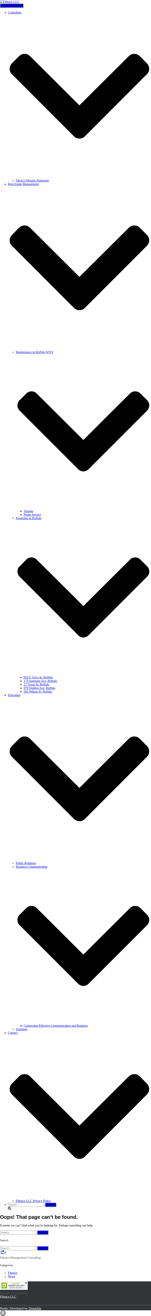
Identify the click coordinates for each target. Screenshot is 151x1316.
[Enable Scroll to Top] (3, 1313)
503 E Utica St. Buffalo (38, 677)
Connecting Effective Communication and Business (56, 1025)
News (11, 1276)
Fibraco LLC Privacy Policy (33, 1200)
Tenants (28, 511)
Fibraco (12, 1272)
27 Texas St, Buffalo (36, 684)
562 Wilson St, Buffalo (38, 691)
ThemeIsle (34, 1308)
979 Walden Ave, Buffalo (39, 688)
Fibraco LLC (8, 1296)
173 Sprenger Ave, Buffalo (40, 681)
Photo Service (32, 514)
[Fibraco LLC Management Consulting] (9, 1)
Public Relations (26, 863)
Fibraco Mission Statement (32, 180)
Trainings (21, 1029)
